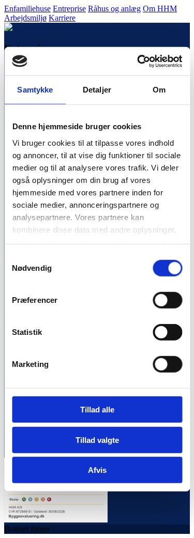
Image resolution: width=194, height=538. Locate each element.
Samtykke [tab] (35, 89)
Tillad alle (97, 409)
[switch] (167, 300)
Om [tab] (159, 89)
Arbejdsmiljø (25, 17)
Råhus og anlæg (114, 8)
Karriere (62, 17)
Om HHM (160, 8)
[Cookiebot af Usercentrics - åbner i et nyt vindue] (138, 61)
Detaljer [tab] (97, 89)
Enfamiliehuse (27, 8)
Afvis (97, 470)
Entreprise (69, 8)
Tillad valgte (97, 439)
